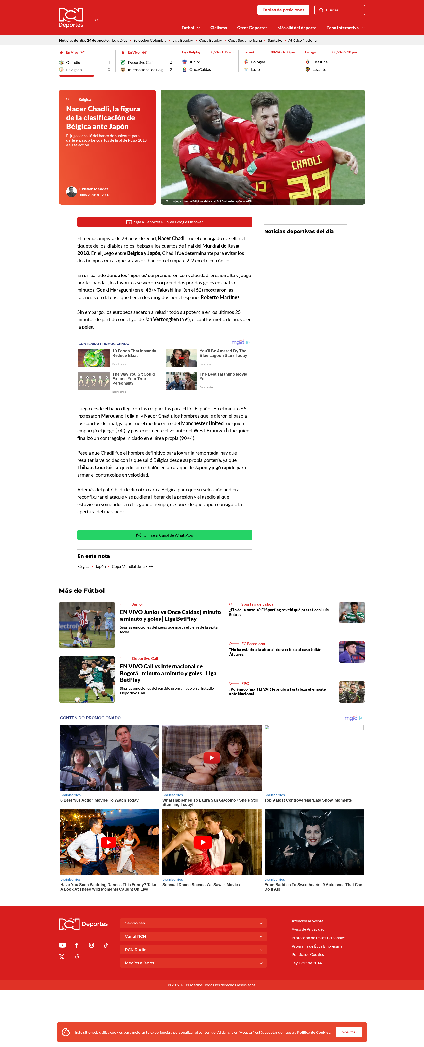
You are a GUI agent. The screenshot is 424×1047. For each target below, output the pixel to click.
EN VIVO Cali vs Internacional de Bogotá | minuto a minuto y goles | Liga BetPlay (168, 673)
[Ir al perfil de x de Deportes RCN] (61, 957)
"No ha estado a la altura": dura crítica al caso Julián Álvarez (275, 652)
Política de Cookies (313, 1032)
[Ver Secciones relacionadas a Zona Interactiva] (363, 27)
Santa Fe (275, 40)
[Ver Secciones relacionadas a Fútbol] (198, 27)
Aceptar (349, 1032)
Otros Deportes (252, 27)
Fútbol (188, 27)
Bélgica (83, 566)
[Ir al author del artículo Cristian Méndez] (71, 191)
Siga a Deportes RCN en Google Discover (168, 222)
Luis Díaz (119, 40)
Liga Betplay (182, 40)
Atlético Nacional (303, 40)
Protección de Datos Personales (318, 937)
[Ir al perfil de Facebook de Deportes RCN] (76, 946)
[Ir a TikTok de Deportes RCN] (106, 946)
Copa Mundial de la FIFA (132, 566)
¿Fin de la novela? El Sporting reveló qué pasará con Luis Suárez (279, 612)
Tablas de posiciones (283, 10)
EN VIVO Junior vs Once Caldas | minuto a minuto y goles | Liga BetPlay (170, 615)
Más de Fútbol (82, 590)
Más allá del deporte (297, 27)
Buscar (332, 10)
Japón (100, 566)
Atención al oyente (307, 920)
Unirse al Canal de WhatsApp (168, 535)
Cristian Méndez (94, 188)
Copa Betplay (210, 40)
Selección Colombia (149, 40)
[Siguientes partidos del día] (361, 61)
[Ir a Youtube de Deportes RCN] (62, 946)
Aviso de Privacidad (308, 929)
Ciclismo (218, 27)
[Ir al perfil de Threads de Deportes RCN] (77, 957)
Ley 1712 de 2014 (307, 962)
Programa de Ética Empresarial (317, 946)
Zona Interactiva (342, 27)
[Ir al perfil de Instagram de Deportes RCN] (91, 946)
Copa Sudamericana (245, 40)
